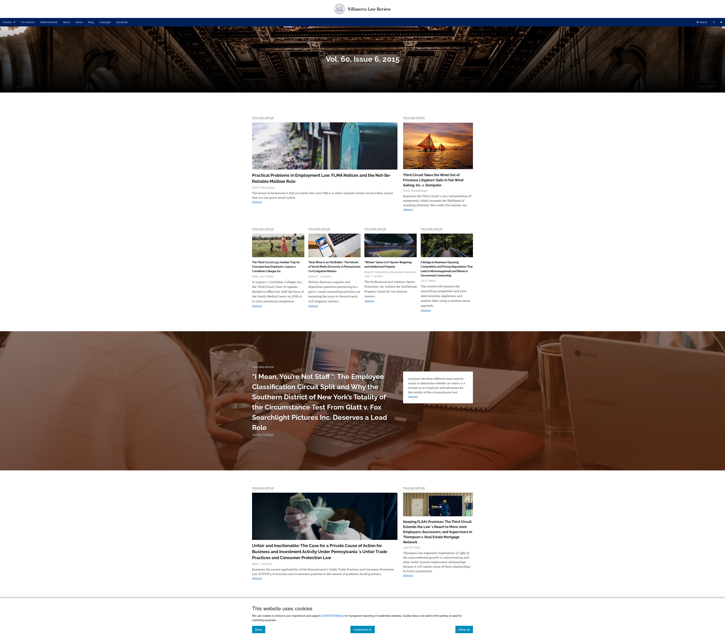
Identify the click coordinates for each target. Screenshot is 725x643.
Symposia (121, 22)
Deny (260, 629)
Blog (91, 22)
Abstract (257, 202)
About (66, 22)
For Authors (28, 22)
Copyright (105, 22)
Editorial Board (48, 22)
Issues (79, 22)
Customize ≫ (364, 629)
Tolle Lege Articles (263, 117)
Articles (7, 22)
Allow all (465, 629)
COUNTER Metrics (332, 616)
